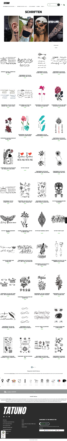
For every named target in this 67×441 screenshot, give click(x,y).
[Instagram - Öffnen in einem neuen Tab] (7, 417)
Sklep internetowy (33, 439)
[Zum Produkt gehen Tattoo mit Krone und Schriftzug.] (8, 249)
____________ (2, 384)
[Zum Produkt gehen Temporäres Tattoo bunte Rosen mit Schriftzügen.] (25, 123)
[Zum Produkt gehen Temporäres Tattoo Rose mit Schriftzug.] (25, 284)
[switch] (3, 437)
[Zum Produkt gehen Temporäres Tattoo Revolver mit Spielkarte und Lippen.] (8, 157)
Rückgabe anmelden (24, 426)
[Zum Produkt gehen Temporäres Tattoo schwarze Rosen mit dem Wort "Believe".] (42, 282)
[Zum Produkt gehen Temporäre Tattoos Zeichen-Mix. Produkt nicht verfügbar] (25, 345)
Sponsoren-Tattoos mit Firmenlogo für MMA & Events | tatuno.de (29, 424)
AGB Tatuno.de (5, 419)
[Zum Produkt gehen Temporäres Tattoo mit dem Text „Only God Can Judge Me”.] (25, 249)
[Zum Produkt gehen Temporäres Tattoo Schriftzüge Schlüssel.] (42, 60)
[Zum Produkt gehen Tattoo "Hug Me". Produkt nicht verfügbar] (25, 157)
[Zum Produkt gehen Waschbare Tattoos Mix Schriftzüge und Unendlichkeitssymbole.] (25, 94)
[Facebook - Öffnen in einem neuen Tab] (4, 417)
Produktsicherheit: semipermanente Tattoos (8, 421)
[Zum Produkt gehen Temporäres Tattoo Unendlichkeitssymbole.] (25, 315)
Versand (23, 419)
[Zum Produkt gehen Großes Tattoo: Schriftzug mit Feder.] (8, 60)
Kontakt (23, 421)
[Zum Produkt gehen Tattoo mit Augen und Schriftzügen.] (59, 315)
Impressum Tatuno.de (5, 433)
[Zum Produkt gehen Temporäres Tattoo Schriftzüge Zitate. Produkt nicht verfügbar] (8, 190)
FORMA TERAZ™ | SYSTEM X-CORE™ (7, 427)
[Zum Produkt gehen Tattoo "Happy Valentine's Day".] (42, 315)
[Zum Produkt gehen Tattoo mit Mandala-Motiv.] (42, 219)
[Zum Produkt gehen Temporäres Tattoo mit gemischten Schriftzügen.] (59, 60)
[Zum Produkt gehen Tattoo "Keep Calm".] (59, 219)
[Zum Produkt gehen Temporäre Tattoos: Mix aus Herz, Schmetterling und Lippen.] (25, 190)
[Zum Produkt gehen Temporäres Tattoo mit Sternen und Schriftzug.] (59, 345)
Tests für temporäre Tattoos (6, 425)
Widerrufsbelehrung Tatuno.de (7, 431)
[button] (58, 5)
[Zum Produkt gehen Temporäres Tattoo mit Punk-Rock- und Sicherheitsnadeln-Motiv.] (8, 282)
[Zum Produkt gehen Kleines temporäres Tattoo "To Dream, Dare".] (25, 219)
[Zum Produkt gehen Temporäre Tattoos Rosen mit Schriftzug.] (8, 125)
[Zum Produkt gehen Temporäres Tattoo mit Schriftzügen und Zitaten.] (25, 62)
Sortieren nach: (56, 45)
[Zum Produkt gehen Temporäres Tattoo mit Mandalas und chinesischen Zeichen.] (59, 125)
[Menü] (5, 431)
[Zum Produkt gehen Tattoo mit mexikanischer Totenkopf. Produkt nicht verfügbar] (59, 190)
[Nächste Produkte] (35, 367)
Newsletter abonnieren (44, 423)
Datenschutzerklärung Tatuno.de (7, 429)
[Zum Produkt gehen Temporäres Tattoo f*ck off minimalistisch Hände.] (59, 249)
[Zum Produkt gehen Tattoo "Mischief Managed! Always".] (8, 219)
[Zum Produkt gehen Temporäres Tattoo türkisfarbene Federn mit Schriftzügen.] (42, 123)
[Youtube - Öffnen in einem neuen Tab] (9, 417)
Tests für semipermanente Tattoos (7, 423)
